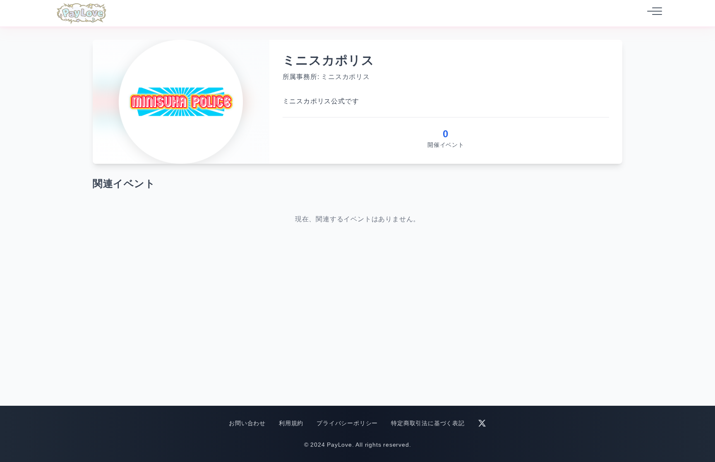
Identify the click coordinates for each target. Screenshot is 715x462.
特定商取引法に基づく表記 (428, 423)
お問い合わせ (247, 423)
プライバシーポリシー (347, 423)
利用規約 (291, 423)
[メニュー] (652, 13)
